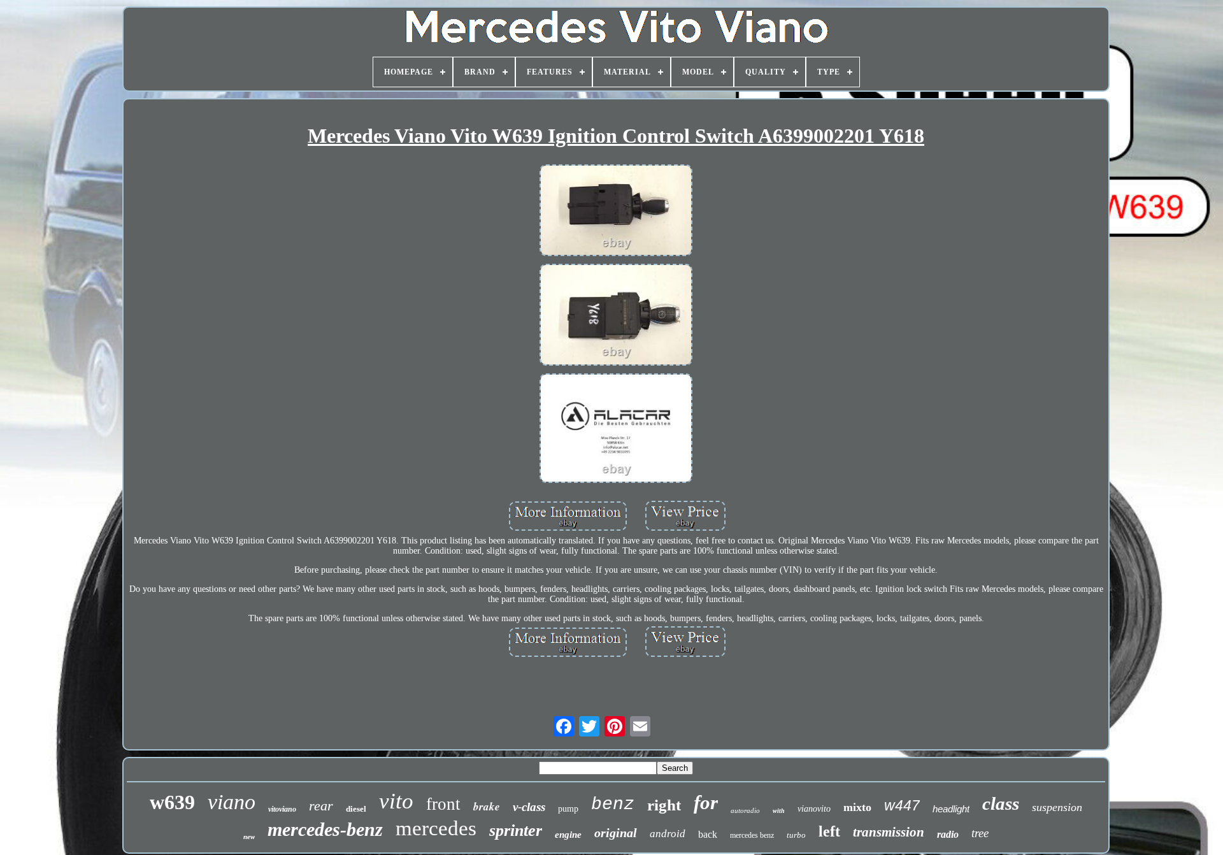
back (707, 834)
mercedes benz (752, 835)
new (249, 836)
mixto (857, 807)
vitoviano (282, 809)
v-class (529, 807)
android (667, 834)
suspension (1057, 807)
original (615, 833)
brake (486, 806)
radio (948, 834)
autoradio (745, 810)
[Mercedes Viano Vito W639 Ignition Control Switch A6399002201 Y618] (616, 212)
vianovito (814, 809)
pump (568, 809)
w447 (902, 805)
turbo (796, 835)
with (779, 810)
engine (568, 835)
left (829, 831)
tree (980, 833)
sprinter (515, 830)
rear (321, 806)
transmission (888, 832)
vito (396, 801)
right (664, 805)
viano (231, 802)
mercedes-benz (325, 829)
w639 (172, 802)
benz (612, 804)
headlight (951, 808)
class (1000, 803)
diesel (356, 809)
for (706, 802)
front (443, 804)
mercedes (436, 828)
